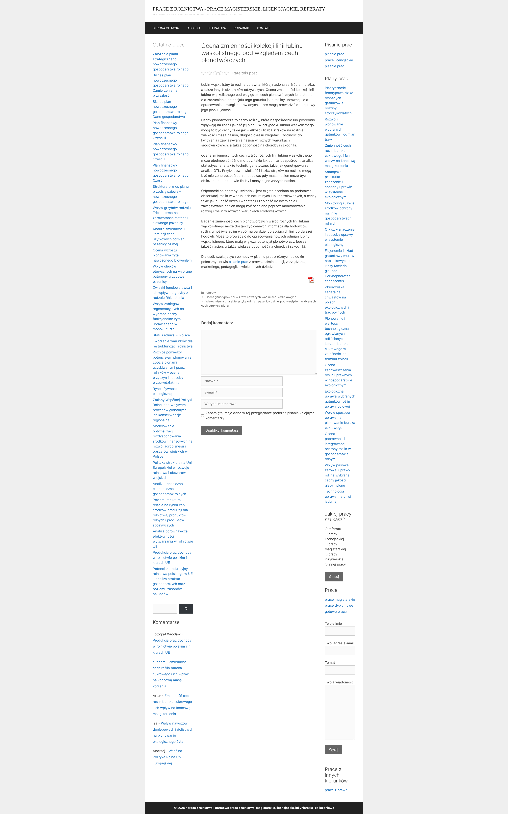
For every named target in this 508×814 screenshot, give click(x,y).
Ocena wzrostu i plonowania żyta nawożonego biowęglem (172, 255)
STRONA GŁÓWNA (166, 28)
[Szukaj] (186, 609)
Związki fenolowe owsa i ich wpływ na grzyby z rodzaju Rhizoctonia (172, 293)
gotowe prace (336, 612)
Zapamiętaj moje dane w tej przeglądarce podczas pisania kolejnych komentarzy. (260, 415)
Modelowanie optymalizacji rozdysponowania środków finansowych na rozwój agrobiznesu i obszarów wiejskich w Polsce (172, 441)
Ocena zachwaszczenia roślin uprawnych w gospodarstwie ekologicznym (338, 375)
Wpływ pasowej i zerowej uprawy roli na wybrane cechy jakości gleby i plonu (338, 475)
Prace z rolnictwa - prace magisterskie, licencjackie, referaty (239, 9)
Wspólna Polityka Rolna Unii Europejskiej (167, 757)
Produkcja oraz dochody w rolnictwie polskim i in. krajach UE (172, 557)
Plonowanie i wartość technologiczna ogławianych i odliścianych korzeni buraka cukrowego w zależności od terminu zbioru (337, 339)
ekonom (159, 662)
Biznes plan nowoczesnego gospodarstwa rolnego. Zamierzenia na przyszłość (171, 85)
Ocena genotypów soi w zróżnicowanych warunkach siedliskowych (251, 297)
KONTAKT (264, 28)
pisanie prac (238, 262)
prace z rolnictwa (242, 808)
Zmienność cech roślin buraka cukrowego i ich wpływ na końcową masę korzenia (171, 674)
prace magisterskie (340, 599)
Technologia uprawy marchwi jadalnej (338, 496)
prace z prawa (336, 790)
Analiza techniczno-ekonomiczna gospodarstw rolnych (169, 489)
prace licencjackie (339, 60)
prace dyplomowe (339, 605)
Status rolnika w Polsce (171, 335)
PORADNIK (241, 28)
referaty (211, 292)
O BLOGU (193, 28)
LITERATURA (217, 28)
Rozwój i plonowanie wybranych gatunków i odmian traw (340, 129)
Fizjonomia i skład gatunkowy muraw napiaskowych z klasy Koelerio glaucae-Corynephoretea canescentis (339, 266)
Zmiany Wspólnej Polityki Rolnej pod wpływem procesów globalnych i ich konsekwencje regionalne (172, 410)
